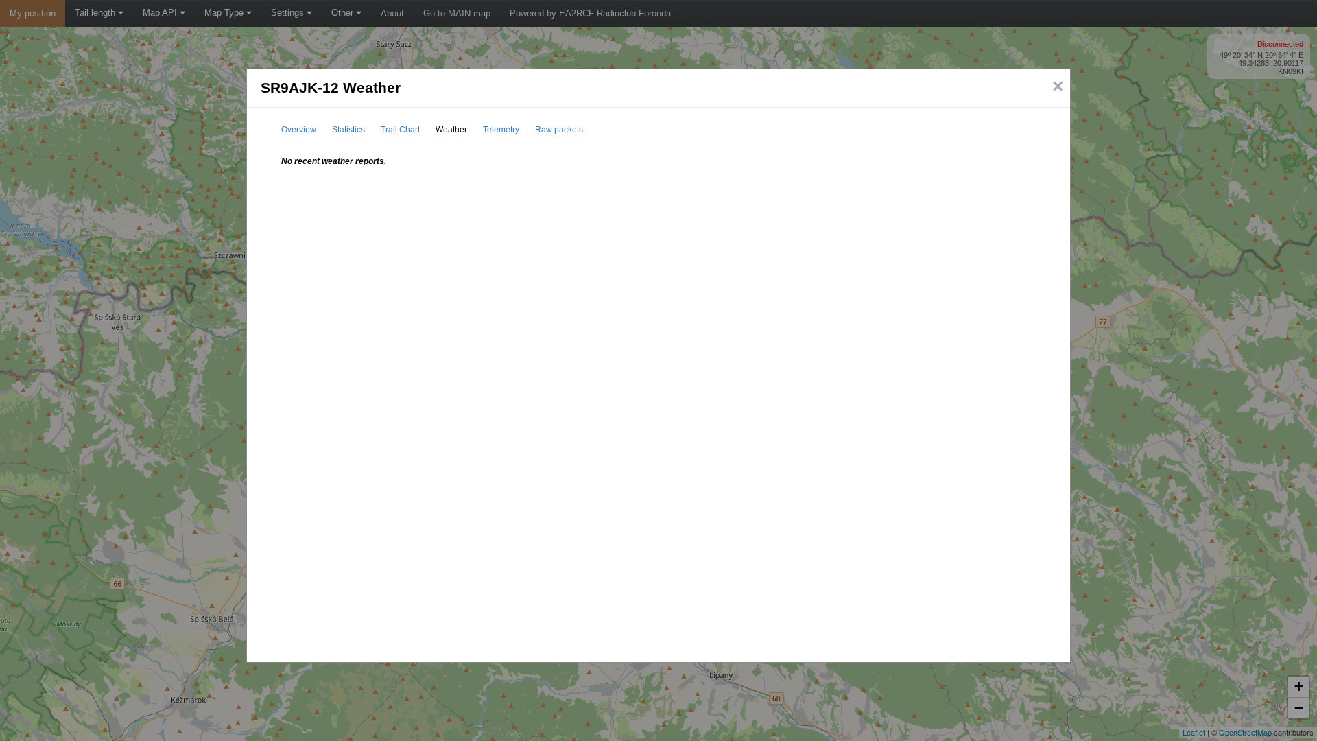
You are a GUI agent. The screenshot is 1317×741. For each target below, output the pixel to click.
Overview (298, 129)
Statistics (348, 129)
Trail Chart (400, 129)
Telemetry (501, 129)
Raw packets (559, 129)
